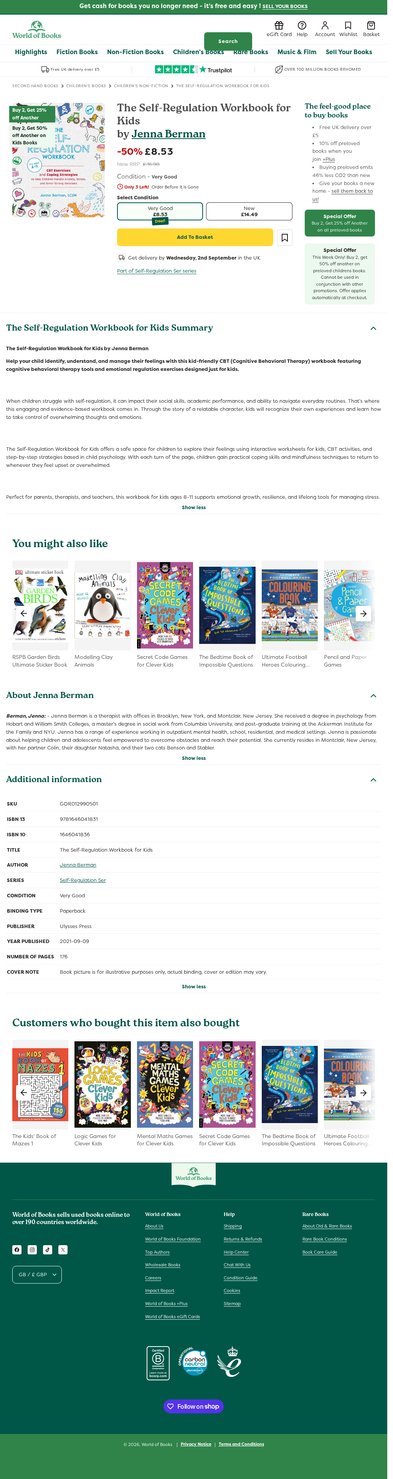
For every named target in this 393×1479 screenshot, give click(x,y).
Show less (194, 507)
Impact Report (159, 1290)
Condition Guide (241, 1278)
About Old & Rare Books (327, 1226)
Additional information (54, 780)
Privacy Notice (196, 1444)
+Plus (329, 159)
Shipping (233, 1226)
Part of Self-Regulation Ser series (156, 271)
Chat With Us (237, 1264)
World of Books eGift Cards (172, 1316)
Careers (153, 1278)
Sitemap (232, 1303)
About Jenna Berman (50, 696)
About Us (154, 1226)
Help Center (236, 1252)
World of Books (157, 1444)
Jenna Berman (169, 135)
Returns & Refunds (243, 1239)
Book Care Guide (319, 1252)
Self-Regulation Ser (83, 880)
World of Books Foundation (173, 1239)
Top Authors (157, 1252)
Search (228, 41)
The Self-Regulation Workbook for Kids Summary (109, 329)
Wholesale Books (162, 1264)
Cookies (232, 1290)
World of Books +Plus (166, 1303)
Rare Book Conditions (324, 1239)
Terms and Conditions (241, 1444)
